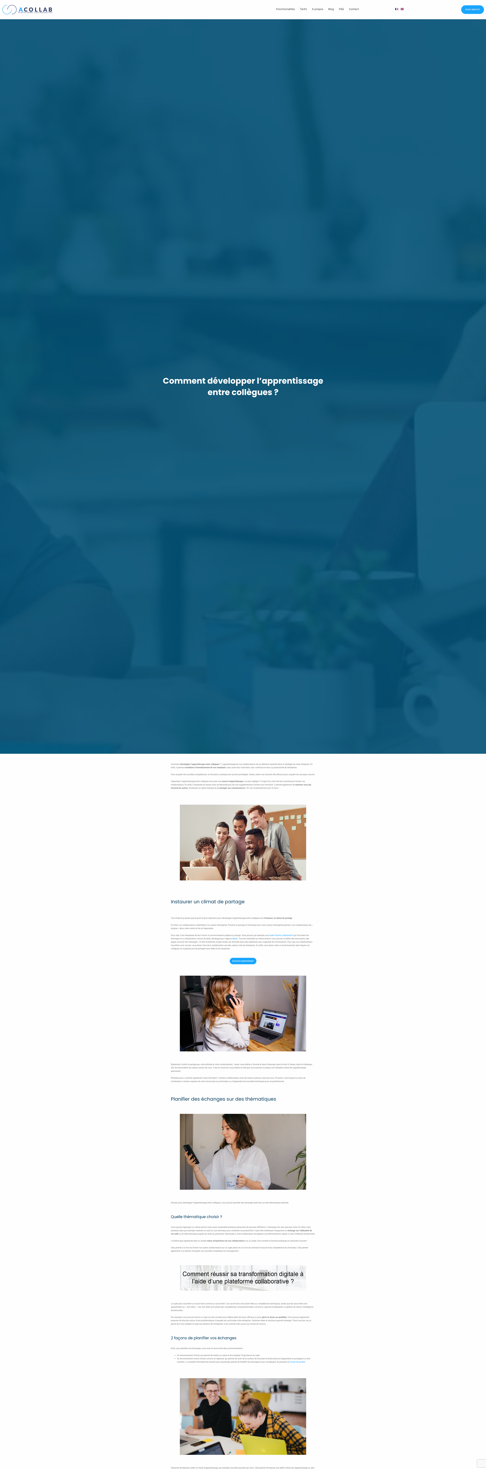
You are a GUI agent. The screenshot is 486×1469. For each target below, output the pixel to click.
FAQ (341, 9)
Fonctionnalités (285, 9)
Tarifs (303, 9)
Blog (331, 9)
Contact (354, 9)
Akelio (235, 938)
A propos (317, 9)
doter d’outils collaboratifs (281, 935)
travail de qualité (297, 1362)
